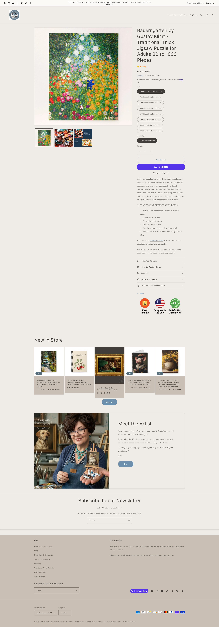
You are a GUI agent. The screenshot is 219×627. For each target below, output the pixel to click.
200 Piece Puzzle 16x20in (150, 114)
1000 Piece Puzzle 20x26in (151, 91)
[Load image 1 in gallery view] (44, 138)
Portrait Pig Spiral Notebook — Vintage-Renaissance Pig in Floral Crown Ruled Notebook (139, 382)
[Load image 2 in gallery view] (63, 138)
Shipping (140, 75)
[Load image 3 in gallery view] (83, 138)
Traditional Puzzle (147, 140)
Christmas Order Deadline (44, 568)
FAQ (36, 551)
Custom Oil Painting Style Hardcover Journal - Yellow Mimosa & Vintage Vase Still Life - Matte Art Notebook (168, 383)
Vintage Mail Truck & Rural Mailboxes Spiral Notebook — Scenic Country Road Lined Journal (48, 383)
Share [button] (141, 293)
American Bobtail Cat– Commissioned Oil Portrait (107, 389)
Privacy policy (90, 621)
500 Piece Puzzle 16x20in (150, 103)
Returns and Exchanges (43, 546)
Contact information (129, 621)
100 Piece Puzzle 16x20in (150, 119)
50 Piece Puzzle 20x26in (150, 125)
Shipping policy (116, 621)
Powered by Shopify (66, 621)
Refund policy (79, 621)
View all (109, 402)
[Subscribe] (129, 521)
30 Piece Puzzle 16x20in (150, 131)
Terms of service (103, 621)
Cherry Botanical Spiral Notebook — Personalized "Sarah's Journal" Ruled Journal (79, 382)
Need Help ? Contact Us (43, 555)
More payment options (161, 173)
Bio (125, 464)
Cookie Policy (39, 576)
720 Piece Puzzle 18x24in (152, 97)
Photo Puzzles (156, 240)
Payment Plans (40, 572)
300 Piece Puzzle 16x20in (150, 108)
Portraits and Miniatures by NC (49, 621)
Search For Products (42, 559)
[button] (5, 15)
